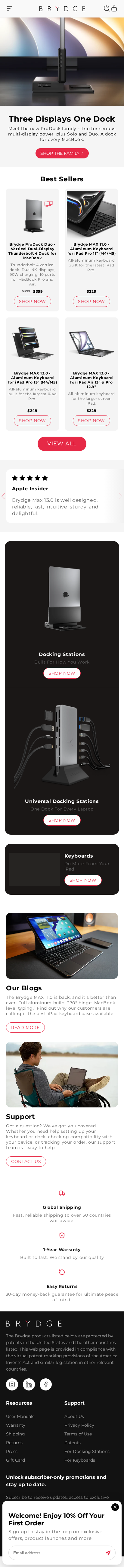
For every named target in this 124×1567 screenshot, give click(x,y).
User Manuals (20, 1416)
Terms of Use (78, 1434)
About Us (74, 1416)
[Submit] (108, 1552)
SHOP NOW (32, 301)
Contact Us (26, 1161)
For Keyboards (79, 1460)
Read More (25, 1027)
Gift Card (15, 1460)
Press (11, 1451)
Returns (14, 1442)
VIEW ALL (62, 443)
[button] (9, 8)
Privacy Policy (79, 1425)
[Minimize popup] (115, 1507)
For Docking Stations (87, 1451)
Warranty (15, 1425)
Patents (72, 1442)
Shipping (15, 1434)
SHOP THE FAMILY (59, 153)
